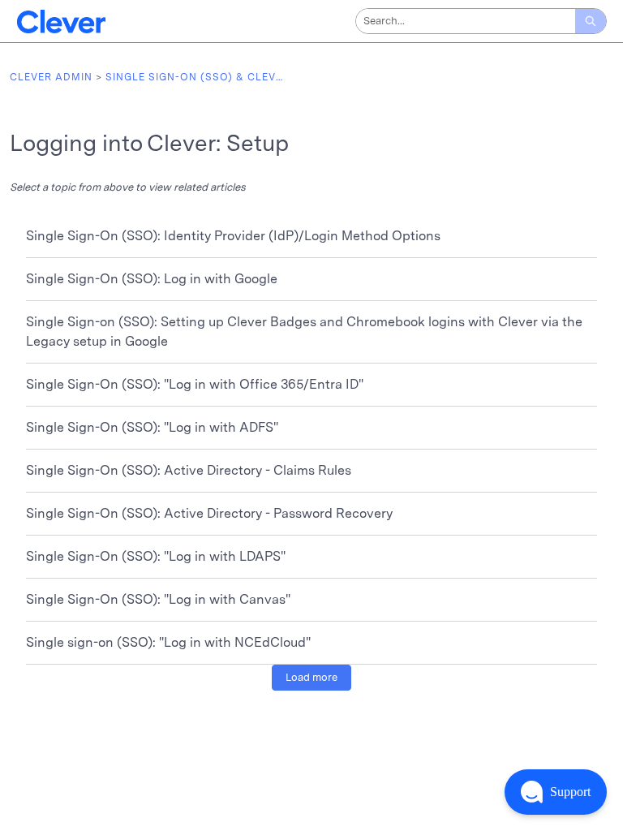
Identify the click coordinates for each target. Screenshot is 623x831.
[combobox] (465, 21)
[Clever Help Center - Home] (60, 21)
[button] (556, 792)
